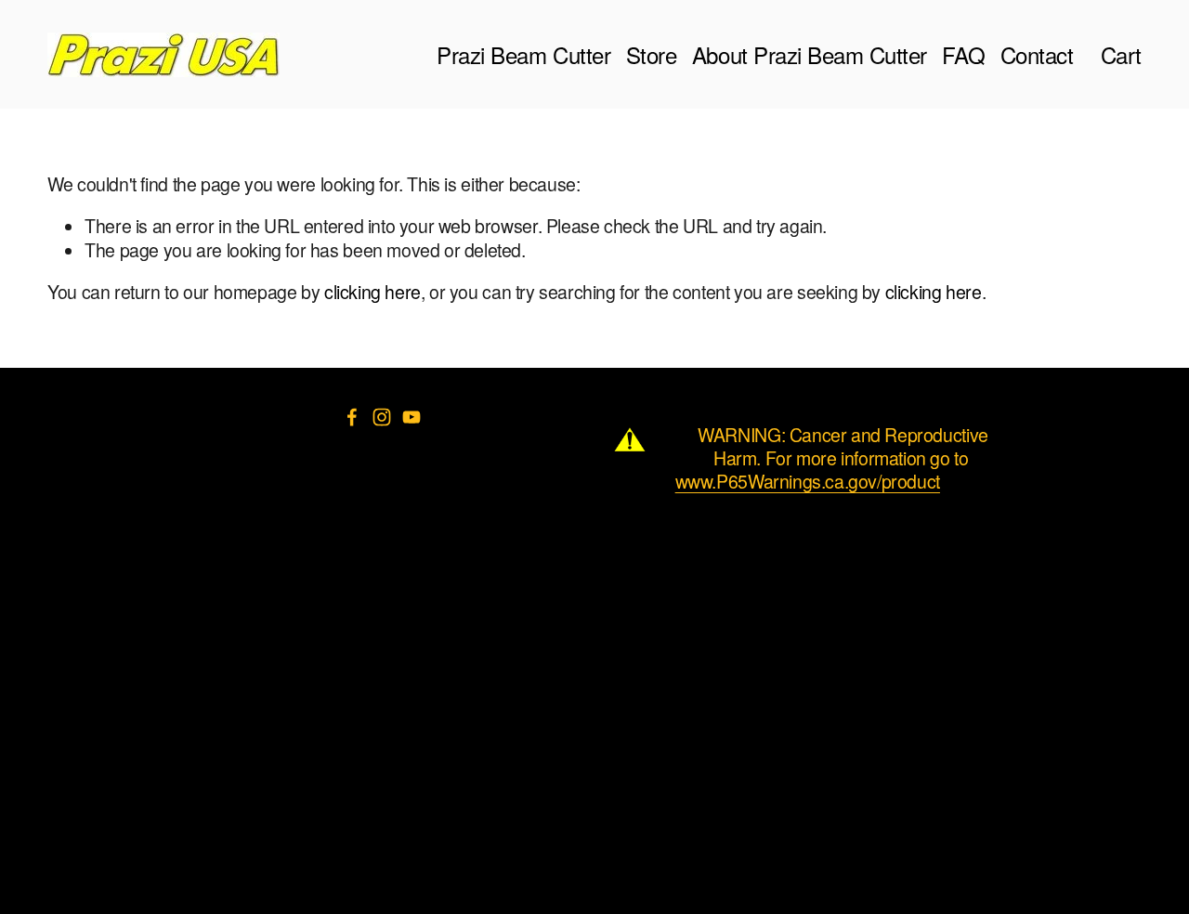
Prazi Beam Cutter (523, 54)
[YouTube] (411, 417)
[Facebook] (352, 417)
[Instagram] (381, 417)
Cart (1121, 54)
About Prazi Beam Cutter (809, 54)
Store (651, 54)
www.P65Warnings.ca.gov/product (807, 481)
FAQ (963, 54)
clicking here (372, 292)
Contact (1037, 54)
